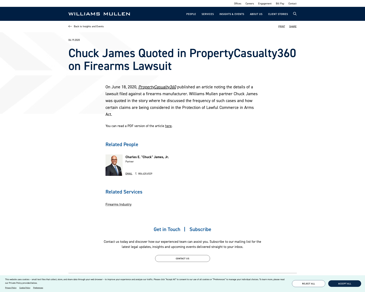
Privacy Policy (10, 288)
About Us (256, 14)
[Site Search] (295, 14)
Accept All (344, 283)
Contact (292, 3)
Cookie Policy (24, 288)
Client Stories (278, 14)
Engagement (264, 3)
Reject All (308, 283)
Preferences (38, 288)
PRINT (281, 26)
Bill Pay (280, 3)
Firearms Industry (119, 204)
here (168, 126)
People (191, 14)
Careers (250, 3)
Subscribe (200, 229)
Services (208, 14)
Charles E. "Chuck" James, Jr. (147, 157)
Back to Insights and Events (89, 26)
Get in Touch (167, 229)
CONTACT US (182, 258)
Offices (237, 3)
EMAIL (128, 173)
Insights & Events (231, 14)
